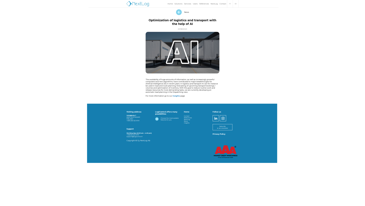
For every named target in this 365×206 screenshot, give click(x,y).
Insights (186, 123)
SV (236, 4)
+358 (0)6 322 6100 (133, 121)
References (204, 4)
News (186, 12)
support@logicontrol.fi (134, 136)
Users (195, 4)
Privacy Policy (219, 134)
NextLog (187, 119)
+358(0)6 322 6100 (133, 135)
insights (176, 96)
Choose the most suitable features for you (170, 119)
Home (170, 4)
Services (187, 4)
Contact (222, 4)
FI (230, 4)
